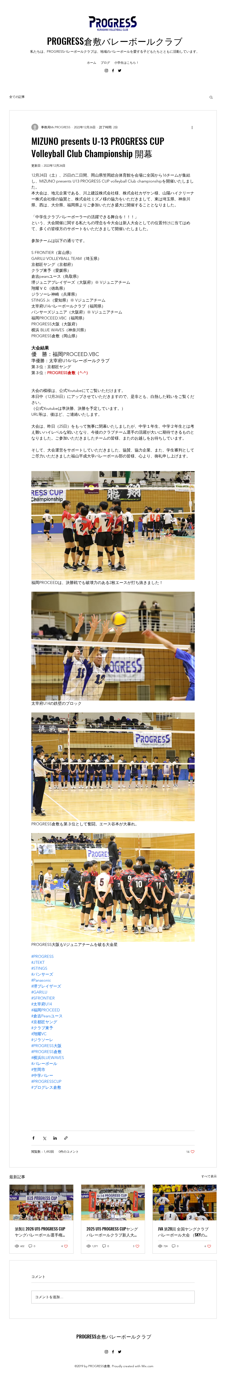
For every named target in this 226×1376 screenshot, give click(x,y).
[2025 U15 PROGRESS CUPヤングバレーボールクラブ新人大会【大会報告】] (113, 1202)
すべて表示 (209, 1176)
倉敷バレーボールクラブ (133, 40)
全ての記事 (17, 97)
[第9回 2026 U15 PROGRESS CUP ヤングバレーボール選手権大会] (41, 1202)
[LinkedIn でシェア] (55, 1138)
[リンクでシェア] (66, 1138)
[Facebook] (113, 70)
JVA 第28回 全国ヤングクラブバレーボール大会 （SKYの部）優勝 (183, 1232)
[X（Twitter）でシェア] (44, 1138)
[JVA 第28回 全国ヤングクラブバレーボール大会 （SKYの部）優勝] (185, 1202)
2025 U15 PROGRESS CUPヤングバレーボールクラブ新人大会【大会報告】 (112, 1232)
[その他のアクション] (192, 127)
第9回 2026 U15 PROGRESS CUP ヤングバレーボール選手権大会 (40, 1232)
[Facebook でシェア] (33, 1138)
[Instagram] (106, 70)
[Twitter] (119, 70)
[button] (211, 97)
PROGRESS (65, 40)
